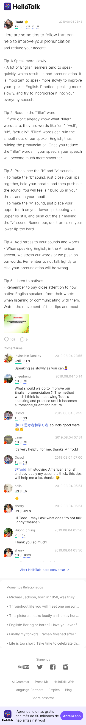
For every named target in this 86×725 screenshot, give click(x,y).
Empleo (54, 690)
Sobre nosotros (43, 698)
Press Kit (41, 682)
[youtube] (23, 667)
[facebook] (52, 667)
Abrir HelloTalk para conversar (42, 570)
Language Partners (28, 690)
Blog (68, 690)
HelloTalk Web (63, 682)
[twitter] (40, 667)
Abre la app (72, 716)
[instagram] (65, 667)
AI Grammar (20, 682)
